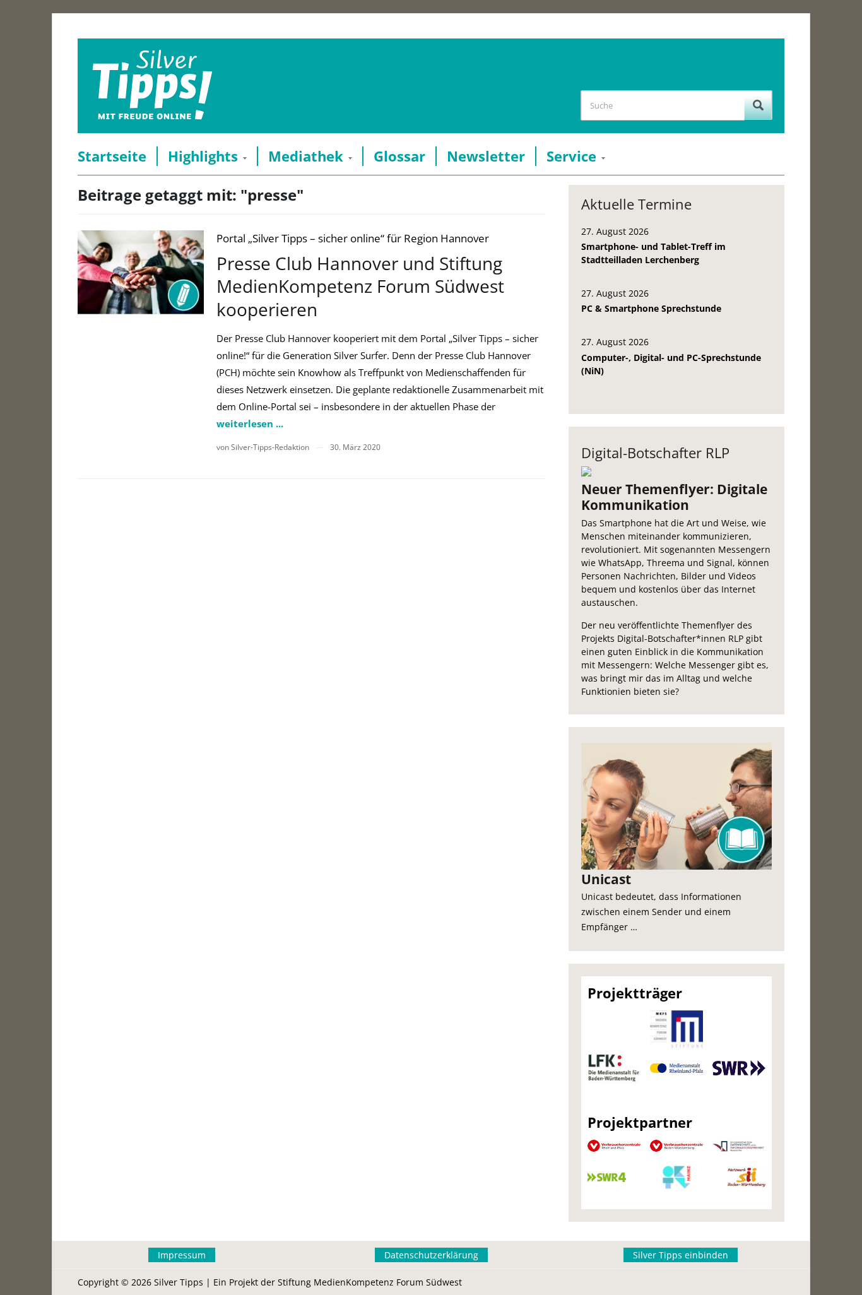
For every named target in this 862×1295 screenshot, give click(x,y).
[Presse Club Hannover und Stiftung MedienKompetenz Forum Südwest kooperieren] (141, 272)
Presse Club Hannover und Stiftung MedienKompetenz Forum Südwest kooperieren (360, 286)
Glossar (399, 156)
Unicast (606, 879)
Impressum (182, 1255)
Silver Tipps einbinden (680, 1255)
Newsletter (486, 156)
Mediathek (305, 156)
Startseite (112, 156)
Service (571, 156)
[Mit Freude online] (152, 85)
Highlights (203, 156)
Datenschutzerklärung (431, 1255)
